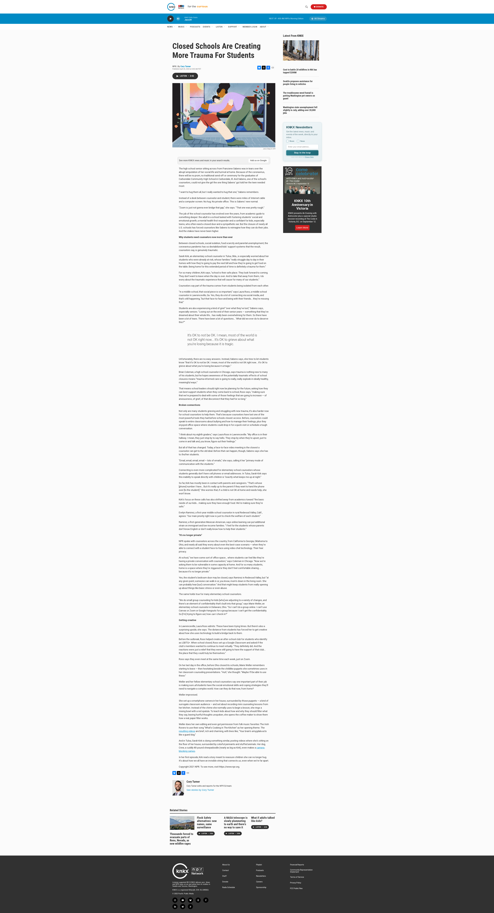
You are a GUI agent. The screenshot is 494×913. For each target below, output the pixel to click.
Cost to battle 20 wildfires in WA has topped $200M (300, 71)
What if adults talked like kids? (263, 819)
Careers (259, 882)
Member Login (250, 27)
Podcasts (195, 27)
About (263, 27)
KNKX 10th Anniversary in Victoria (302, 205)
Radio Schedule (228, 887)
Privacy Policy (309, 157)
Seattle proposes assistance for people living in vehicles (298, 82)
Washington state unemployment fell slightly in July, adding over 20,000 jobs (300, 110)
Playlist (259, 865)
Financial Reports (297, 865)
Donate (320, 7)
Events (206, 27)
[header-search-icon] (306, 7)
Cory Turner (185, 66)
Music (181, 27)
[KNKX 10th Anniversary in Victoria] (302, 180)
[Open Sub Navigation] (175, 27)
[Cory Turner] (178, 788)
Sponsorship (261, 887)
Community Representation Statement (301, 871)
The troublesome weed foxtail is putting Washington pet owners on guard (299, 95)
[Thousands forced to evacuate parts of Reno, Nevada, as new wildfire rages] (182, 823)
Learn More (302, 227)
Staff (224, 876)
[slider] (182, 18)
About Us (226, 865)
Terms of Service (297, 877)
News (170, 27)
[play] (170, 18)
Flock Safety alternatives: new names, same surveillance (207, 822)
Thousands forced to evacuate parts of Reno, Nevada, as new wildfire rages (181, 838)
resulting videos (187, 731)
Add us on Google (258, 160)
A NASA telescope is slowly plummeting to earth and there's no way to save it (236, 822)
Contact (225, 870)
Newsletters (261, 876)
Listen (219, 27)
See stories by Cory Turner (200, 790)
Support (232, 27)
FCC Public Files (296, 888)
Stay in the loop (302, 153)
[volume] (178, 19)
